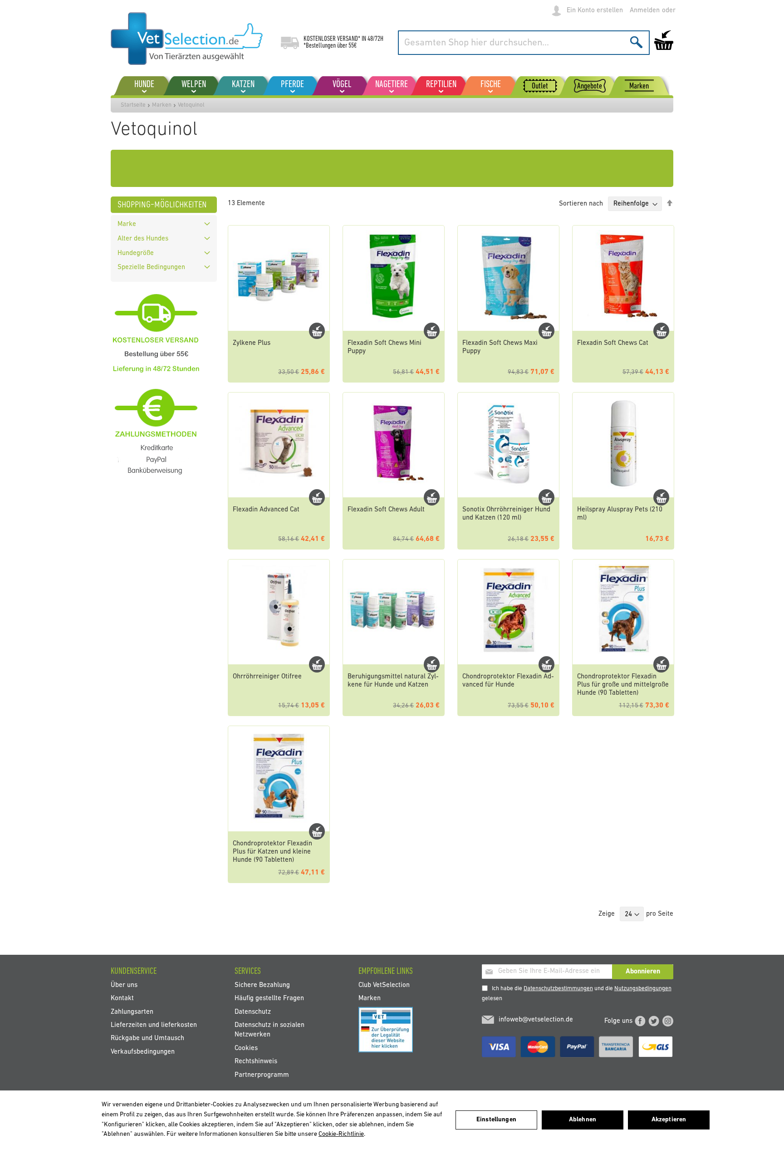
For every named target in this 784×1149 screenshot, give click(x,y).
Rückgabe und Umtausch (147, 1038)
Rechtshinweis (256, 1061)
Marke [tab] (127, 224)
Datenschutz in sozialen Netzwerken (269, 1030)
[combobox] (524, 42)
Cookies (246, 1048)
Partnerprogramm (262, 1074)
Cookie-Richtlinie (341, 1134)
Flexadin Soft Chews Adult (386, 509)
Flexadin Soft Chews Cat (612, 343)
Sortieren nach (581, 204)
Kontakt (122, 998)
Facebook (640, 1021)
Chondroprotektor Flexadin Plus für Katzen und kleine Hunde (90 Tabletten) (272, 852)
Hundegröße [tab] (136, 253)
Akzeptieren (669, 1119)
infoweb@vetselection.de (536, 1019)
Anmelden (645, 10)
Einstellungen (496, 1119)
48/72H (375, 39)
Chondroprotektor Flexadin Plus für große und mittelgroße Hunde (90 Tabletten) (623, 685)
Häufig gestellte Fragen (269, 998)
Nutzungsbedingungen (642, 989)
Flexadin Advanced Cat (266, 509)
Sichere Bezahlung (262, 985)
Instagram (667, 1021)
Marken (162, 105)
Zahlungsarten (132, 1011)
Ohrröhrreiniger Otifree (267, 676)
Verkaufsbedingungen (143, 1051)
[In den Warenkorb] (317, 331)
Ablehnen (582, 1119)
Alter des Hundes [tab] (143, 239)
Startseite (133, 105)
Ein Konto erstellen (595, 10)
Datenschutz (253, 1011)
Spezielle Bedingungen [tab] (151, 267)
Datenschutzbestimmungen (558, 989)
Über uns (124, 985)
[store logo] (187, 38)
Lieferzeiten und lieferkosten (154, 1025)
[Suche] (636, 42)
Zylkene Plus (251, 343)
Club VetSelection (384, 985)
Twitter (654, 1021)
